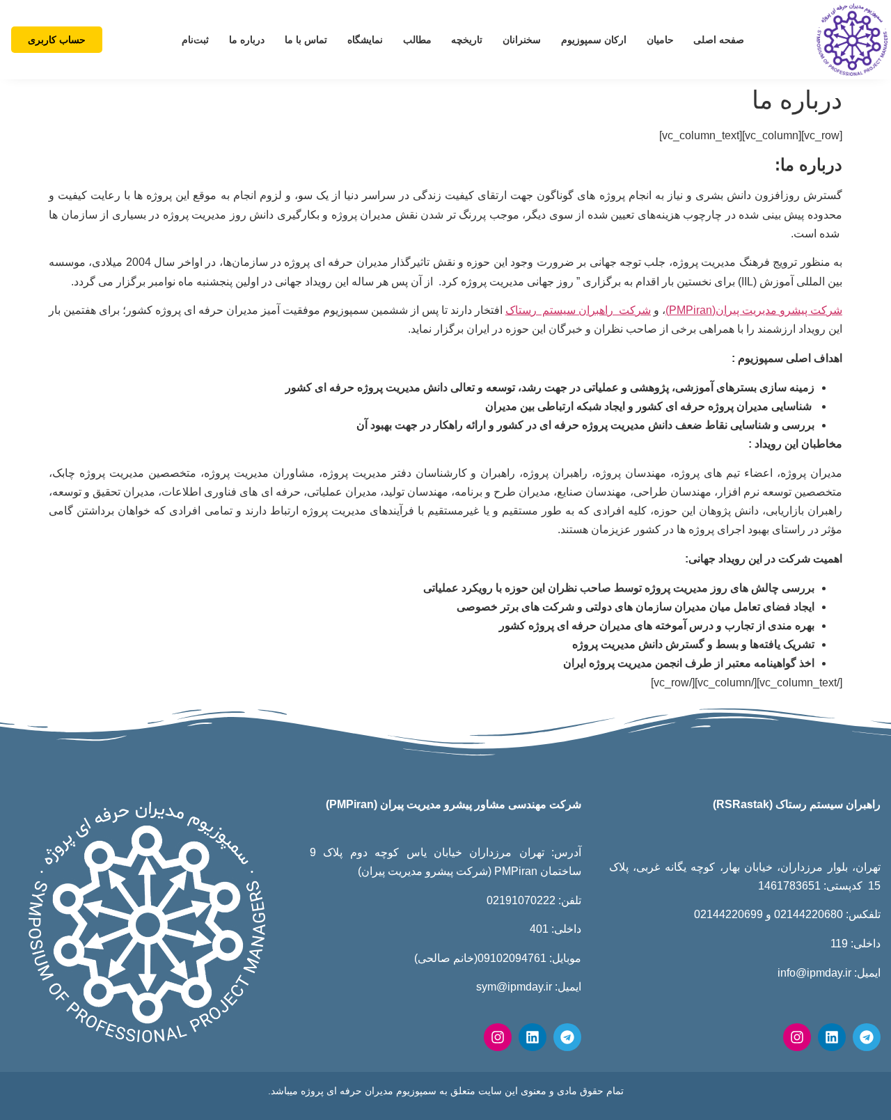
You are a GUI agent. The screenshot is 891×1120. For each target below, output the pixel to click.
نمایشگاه (365, 39)
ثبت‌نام (195, 39)
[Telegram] (867, 1037)
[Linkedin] (832, 1037)
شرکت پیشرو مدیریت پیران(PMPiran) (753, 310)
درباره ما (247, 39)
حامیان (660, 39)
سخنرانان (522, 39)
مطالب (417, 39)
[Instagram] (797, 1037)
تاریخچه (466, 39)
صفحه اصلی (718, 39)
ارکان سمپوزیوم (593, 39)
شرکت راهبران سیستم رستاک (578, 310)
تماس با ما (306, 39)
